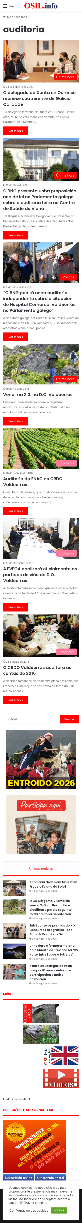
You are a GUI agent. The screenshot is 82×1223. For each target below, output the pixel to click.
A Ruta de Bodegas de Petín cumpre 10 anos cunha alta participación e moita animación (50, 972)
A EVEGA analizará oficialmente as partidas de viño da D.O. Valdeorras (40, 575)
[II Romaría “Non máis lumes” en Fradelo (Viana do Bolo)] (14, 888)
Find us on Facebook (17, 1099)
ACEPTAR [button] (59, 1210)
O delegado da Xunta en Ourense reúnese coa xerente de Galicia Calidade (39, 98)
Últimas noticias (41, 869)
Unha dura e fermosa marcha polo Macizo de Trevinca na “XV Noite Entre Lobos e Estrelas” (53, 950)
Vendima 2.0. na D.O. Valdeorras (38, 394)
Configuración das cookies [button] (28, 1210)
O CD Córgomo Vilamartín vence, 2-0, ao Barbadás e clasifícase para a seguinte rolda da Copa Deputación (50, 907)
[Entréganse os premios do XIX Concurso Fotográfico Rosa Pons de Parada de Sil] (14, 931)
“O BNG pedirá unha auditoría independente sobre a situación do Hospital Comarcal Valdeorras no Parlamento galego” (39, 301)
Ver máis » (15, 131)
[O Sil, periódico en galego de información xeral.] (41, 6)
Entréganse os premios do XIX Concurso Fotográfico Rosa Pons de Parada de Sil (52, 929)
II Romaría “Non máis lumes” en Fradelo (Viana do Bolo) (53, 884)
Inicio (9, 17)
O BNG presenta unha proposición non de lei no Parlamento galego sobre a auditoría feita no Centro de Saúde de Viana (39, 199)
